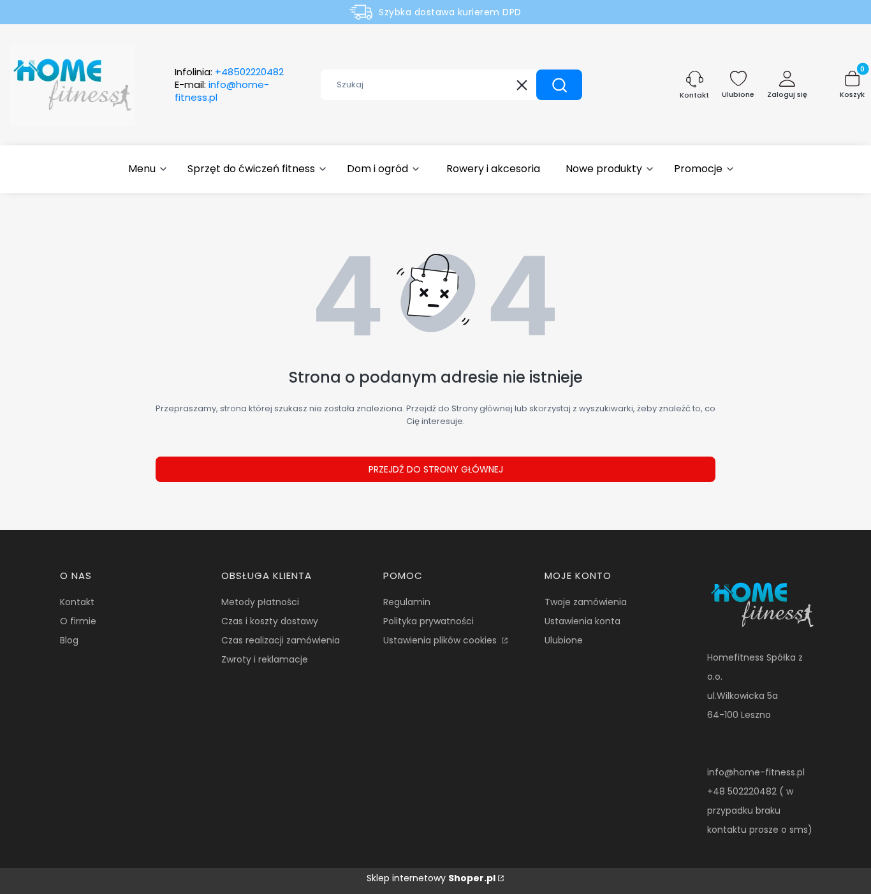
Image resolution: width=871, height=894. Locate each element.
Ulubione (564, 640)
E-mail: (222, 91)
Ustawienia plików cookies (441, 640)
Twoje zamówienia (586, 602)
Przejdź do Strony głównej (436, 469)
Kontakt (77, 602)
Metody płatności (260, 602)
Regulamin (406, 602)
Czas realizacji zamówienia (280, 640)
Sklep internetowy (431, 878)
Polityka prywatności (428, 621)
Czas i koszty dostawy (269, 621)
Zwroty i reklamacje (264, 659)
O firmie (78, 621)
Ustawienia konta (582, 621)
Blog (69, 640)
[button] (559, 85)
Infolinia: (229, 72)
